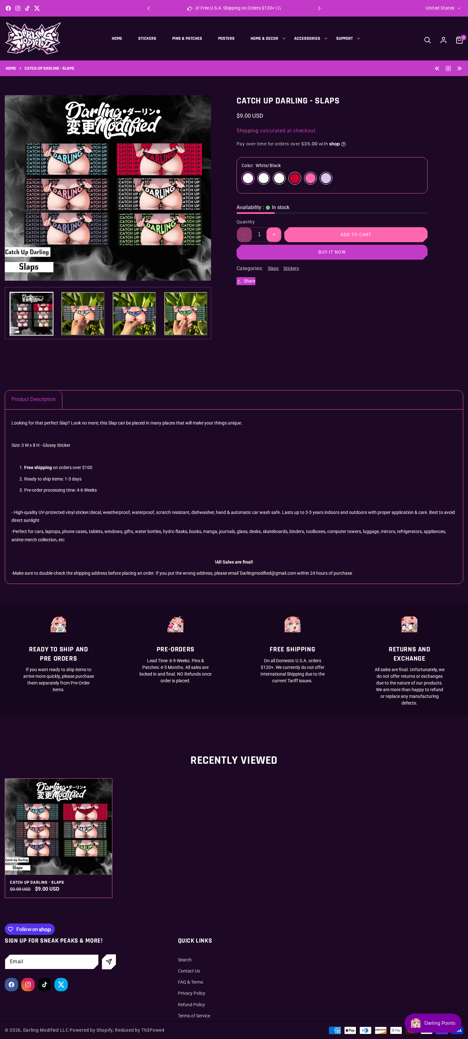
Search (185, 959)
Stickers (291, 268)
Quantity (246, 221)
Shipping (248, 131)
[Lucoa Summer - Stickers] (437, 68)
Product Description (33, 399)
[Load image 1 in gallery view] (31, 313)
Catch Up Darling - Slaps (37, 882)
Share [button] (249, 281)
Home (11, 68)
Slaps (273, 268)
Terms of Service (194, 1015)
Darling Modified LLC (46, 1030)
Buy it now (332, 252)
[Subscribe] (109, 961)
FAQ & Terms (190, 982)
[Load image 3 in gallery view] (134, 313)
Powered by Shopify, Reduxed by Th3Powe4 (117, 1030)
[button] (319, 8)
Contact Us (189, 970)
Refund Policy (191, 1004)
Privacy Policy (191, 993)
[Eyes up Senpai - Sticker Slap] (459, 68)
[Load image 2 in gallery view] (83, 313)
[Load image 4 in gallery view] (186, 313)
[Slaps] (448, 68)
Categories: (250, 268)
